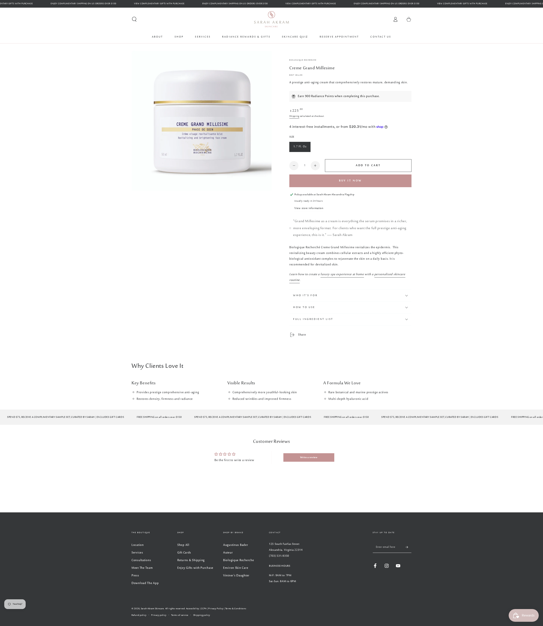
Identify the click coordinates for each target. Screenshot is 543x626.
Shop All (183, 545)
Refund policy (139, 615)
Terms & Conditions (235, 608)
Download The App (145, 583)
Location (138, 545)
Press (135, 576)
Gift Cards (184, 553)
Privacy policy (158, 615)
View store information (308, 208)
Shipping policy (201, 615)
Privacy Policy (215, 608)
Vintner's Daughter (236, 576)
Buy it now (350, 180)
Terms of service (179, 615)
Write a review (309, 457)
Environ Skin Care (235, 568)
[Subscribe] (408, 547)
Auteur (228, 553)
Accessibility (192, 608)
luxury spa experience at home (342, 274)
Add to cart (368, 165)
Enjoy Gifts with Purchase (195, 568)
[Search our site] (134, 19)
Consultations (141, 560)
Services (137, 553)
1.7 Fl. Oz (299, 146)
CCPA (204, 608)
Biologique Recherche (302, 60)
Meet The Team (142, 568)
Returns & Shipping (191, 560)
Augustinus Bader (235, 545)
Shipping (294, 116)
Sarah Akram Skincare (152, 608)
